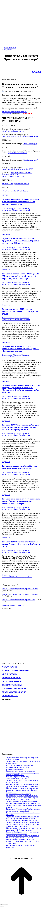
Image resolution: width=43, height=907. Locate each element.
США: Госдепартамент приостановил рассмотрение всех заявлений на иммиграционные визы (19, 767)
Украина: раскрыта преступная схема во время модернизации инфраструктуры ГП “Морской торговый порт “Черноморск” (22, 824)
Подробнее (6, 234)
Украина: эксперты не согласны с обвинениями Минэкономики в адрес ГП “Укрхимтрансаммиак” (20, 348)
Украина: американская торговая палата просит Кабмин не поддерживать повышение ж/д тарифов (21, 501)
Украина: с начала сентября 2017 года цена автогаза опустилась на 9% (19, 467)
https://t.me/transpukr (30, 144)
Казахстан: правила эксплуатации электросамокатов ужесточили (18, 777)
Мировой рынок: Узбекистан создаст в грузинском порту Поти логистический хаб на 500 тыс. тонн (22, 841)
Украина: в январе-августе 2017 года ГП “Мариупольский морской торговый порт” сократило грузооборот (20, 276)
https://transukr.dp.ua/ (30, 160)
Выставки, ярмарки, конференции (14, 605)
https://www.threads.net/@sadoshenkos (15, 191)
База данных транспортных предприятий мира (18, 600)
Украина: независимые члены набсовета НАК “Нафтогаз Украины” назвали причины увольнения (20, 201)
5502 (28, 577)
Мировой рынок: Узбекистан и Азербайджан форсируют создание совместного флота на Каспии (22, 790)
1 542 (12, 577)
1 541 (8, 577)
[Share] (3, 904)
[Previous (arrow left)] (1, 906)
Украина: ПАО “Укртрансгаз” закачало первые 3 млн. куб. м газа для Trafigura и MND (21, 544)
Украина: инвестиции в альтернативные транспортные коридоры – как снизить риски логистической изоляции (22, 773)
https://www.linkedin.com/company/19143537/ (17, 169)
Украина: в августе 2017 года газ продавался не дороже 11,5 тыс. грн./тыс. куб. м (20, 311)
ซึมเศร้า (5, 195)
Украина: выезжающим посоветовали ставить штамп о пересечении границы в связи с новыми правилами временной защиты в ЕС (22, 818)
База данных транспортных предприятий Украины (20, 589)
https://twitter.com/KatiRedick (17, 153)
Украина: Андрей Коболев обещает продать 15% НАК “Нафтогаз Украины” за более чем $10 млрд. (20, 240)
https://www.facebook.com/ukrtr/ (13, 131)
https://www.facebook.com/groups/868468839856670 (20, 136)
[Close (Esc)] (1, 904)
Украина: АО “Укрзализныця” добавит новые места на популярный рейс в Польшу (22, 837)
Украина (5, 208)
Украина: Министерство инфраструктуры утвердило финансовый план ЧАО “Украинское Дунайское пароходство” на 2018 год (21, 388)
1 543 (16, 577)
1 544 (19, 577)
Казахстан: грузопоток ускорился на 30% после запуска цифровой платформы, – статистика (23, 785)
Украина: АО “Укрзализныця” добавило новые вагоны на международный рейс (23, 810)
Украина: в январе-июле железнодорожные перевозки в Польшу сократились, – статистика (23, 802)
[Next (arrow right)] (3, 906)
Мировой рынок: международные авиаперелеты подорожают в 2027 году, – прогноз (23, 829)
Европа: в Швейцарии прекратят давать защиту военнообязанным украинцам (23, 833)
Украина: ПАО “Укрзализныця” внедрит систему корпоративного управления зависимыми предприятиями (21, 427)
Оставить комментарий (21, 210)
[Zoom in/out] (7, 904)
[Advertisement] (21, 22)
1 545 (23, 577)
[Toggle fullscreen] (5, 904)
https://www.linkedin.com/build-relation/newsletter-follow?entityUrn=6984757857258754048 (17, 174)
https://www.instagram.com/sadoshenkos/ (15, 184)
